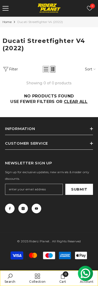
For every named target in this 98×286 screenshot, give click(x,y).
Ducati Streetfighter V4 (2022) (40, 22)
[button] (46, 69)
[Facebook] (10, 208)
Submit (79, 189)
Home (7, 22)
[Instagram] (23, 208)
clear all (76, 101)
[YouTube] (36, 208)
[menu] (6, 8)
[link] (10, 278)
